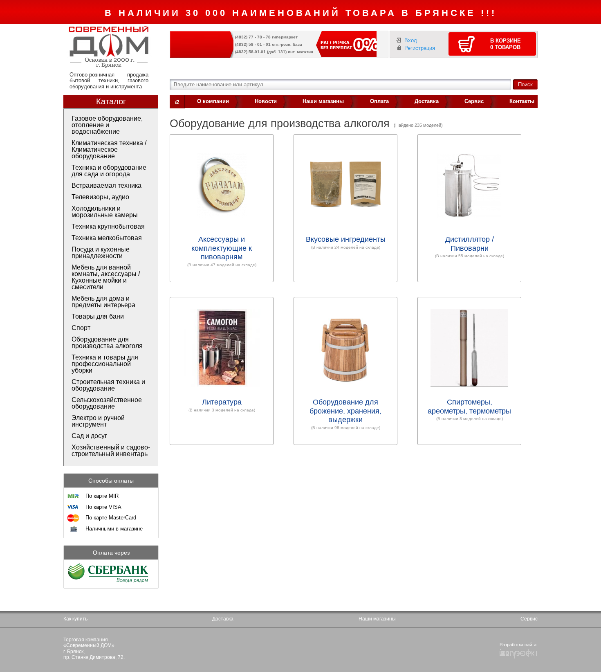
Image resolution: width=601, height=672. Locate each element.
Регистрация (419, 48)
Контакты (521, 101)
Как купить (75, 619)
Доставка (427, 101)
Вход (410, 40)
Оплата (379, 101)
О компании (213, 101)
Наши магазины (323, 101)
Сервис (474, 101)
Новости (266, 101)
